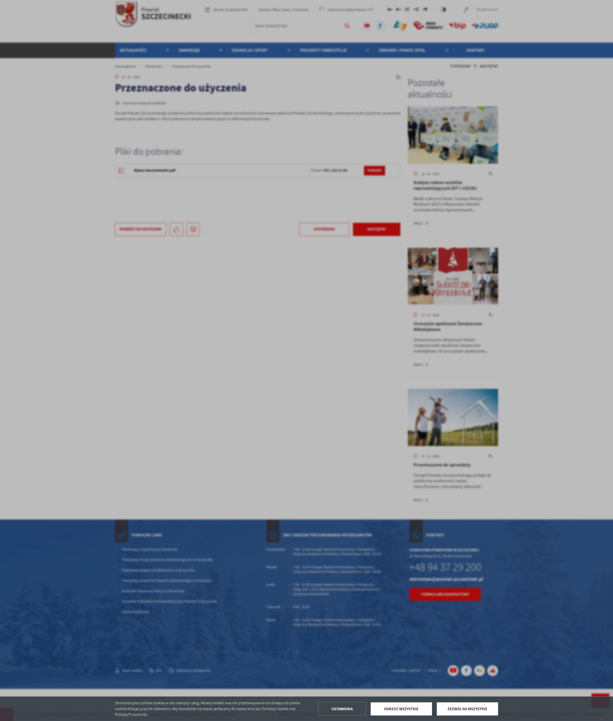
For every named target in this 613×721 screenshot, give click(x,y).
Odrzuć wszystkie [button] (401, 708)
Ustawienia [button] (342, 708)
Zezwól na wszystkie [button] (467, 708)
